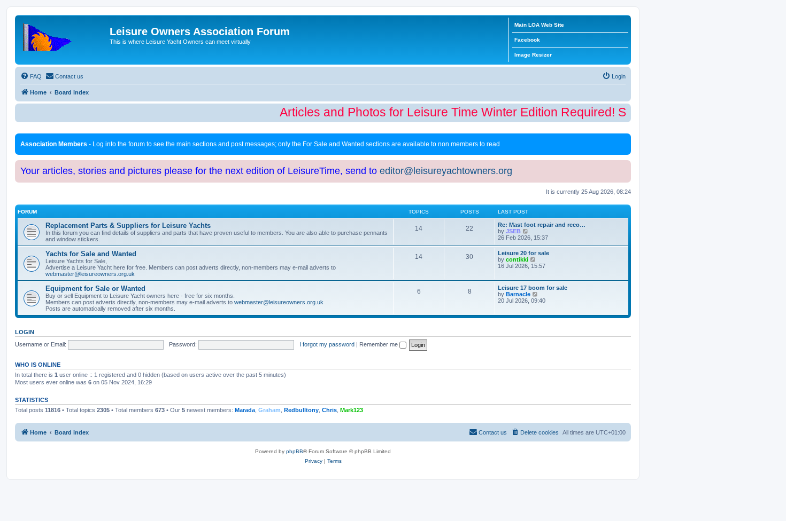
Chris (329, 410)
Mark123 (351, 410)
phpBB (294, 451)
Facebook (527, 40)
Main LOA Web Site (539, 25)
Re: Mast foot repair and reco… (541, 225)
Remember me (379, 344)
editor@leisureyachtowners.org (446, 170)
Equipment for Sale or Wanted (95, 289)
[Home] (64, 35)
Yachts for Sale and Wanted (90, 254)
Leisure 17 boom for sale (532, 288)
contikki (517, 259)
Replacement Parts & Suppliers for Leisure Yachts (128, 226)
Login (24, 332)
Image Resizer (533, 55)
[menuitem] (31, 76)
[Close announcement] (624, 140)
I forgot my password (327, 344)
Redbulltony (301, 410)
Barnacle (518, 294)
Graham (269, 410)
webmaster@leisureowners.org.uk (90, 274)
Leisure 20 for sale (523, 253)
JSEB (513, 231)
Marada (245, 410)
